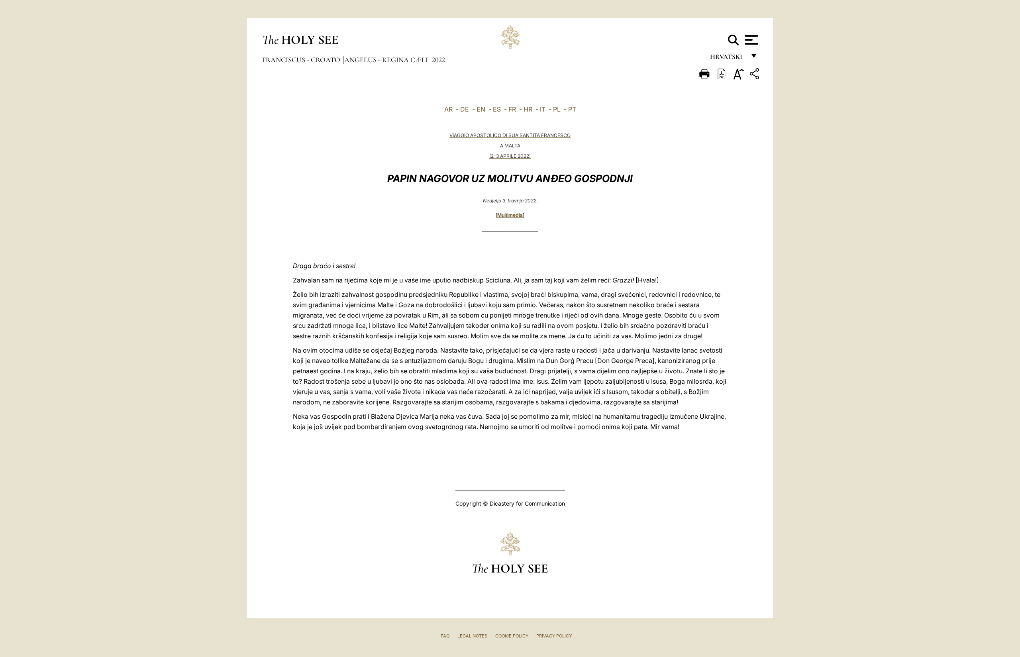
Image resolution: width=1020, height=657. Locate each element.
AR (448, 109)
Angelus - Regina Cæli (387, 59)
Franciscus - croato (302, 59)
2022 (438, 59)
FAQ (445, 636)
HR (528, 109)
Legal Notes (472, 636)
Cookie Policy (511, 636)
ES (497, 109)
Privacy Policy (554, 636)
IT (542, 109)
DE (464, 109)
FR (512, 109)
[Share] (755, 75)
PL (557, 109)
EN (481, 109)
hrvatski (727, 59)
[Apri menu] (750, 40)
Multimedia (510, 215)
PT (572, 109)
